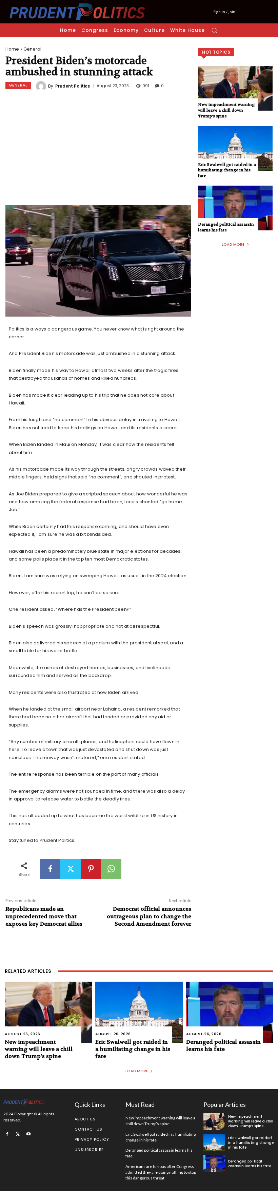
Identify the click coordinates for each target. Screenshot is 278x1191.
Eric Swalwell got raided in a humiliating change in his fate (227, 170)
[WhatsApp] (111, 869)
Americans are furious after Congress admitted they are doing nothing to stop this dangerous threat (160, 1172)
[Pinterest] (91, 869)
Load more (233, 244)
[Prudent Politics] (42, 86)
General (32, 49)
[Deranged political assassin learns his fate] (235, 208)
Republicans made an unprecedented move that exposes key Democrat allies (43, 916)
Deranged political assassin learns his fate (226, 227)
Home (12, 49)
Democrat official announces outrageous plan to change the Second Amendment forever (149, 916)
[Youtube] (28, 1133)
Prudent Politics (72, 86)
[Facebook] (50, 869)
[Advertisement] (98, 148)
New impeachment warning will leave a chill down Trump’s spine (226, 110)
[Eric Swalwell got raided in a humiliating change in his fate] (235, 148)
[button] (214, 30)
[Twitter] (70, 869)
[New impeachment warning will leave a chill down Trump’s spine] (235, 88)
